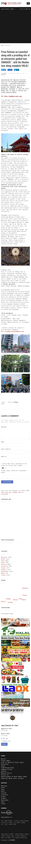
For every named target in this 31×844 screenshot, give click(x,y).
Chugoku (8, 599)
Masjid (3, 759)
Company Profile (6, 769)
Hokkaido (25, 588)
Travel (3, 575)
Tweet (4, 69)
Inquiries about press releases (12, 778)
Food (2, 561)
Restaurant (5, 571)
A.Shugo (4, 73)
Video (3, 766)
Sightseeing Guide (7, 767)
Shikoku (10, 602)
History (3, 771)
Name (2, 442)
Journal (3, 564)
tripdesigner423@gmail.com (14, 331)
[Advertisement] (15, 26)
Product (3, 569)
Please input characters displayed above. (13, 471)
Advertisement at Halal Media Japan (14, 776)
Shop (2, 573)
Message (3, 427)
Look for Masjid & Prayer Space (12, 762)
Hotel (3, 562)
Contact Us (5, 775)
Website (3, 456)
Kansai (15, 599)
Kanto (24, 599)
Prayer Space (5, 760)
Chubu (20, 599)
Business (3, 74)
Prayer (3, 568)
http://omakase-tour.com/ (13, 96)
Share (11, 69)
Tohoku (24, 595)
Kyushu (3, 601)
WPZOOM (12, 840)
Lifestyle (4, 566)
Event (3, 559)
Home (2, 45)
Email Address (6, 449)
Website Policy (6, 773)
